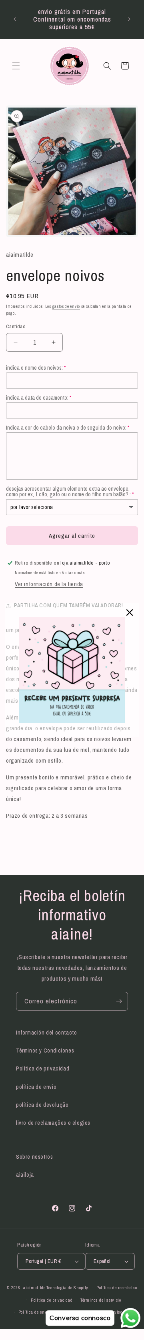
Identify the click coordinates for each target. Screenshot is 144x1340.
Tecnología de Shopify (67, 1287)
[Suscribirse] (119, 1001)
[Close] (129, 612)
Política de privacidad (42, 1068)
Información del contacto (46, 1032)
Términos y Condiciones (45, 1050)
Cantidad (16, 326)
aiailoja (25, 1174)
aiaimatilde (34, 1287)
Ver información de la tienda (49, 584)
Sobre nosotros (34, 1156)
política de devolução (42, 1104)
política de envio (36, 1086)
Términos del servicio (100, 1300)
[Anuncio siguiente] (129, 19)
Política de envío (34, 1312)
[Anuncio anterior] (15, 19)
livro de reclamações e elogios (53, 1122)
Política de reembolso (116, 1287)
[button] (16, 66)
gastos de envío (66, 306)
